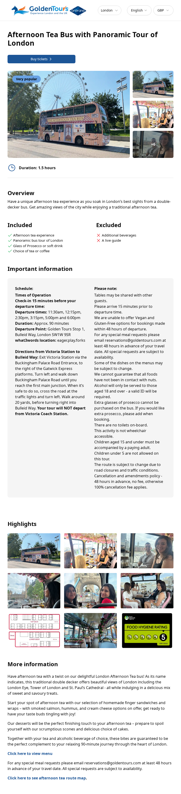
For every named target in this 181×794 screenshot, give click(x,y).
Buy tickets (39, 59)
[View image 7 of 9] (34, 631)
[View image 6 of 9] (147, 591)
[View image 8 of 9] (90, 631)
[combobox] (139, 10)
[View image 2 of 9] (153, 114)
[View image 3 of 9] (147, 551)
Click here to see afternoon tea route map (47, 778)
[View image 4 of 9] (34, 591)
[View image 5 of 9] (90, 591)
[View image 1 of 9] (153, 84)
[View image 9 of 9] (147, 631)
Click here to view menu (30, 753)
